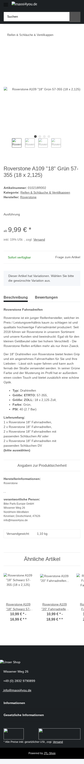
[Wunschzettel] (68, 5)
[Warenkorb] (76, 5)
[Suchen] (74, 17)
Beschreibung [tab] (16, 297)
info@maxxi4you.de (16, 690)
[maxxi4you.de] (24, 4)
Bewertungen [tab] (46, 297)
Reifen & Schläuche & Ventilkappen (45, 192)
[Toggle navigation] (6, 3)
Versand (39, 239)
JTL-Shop (50, 753)
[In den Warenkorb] (7, 48)
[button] (60, 5)
